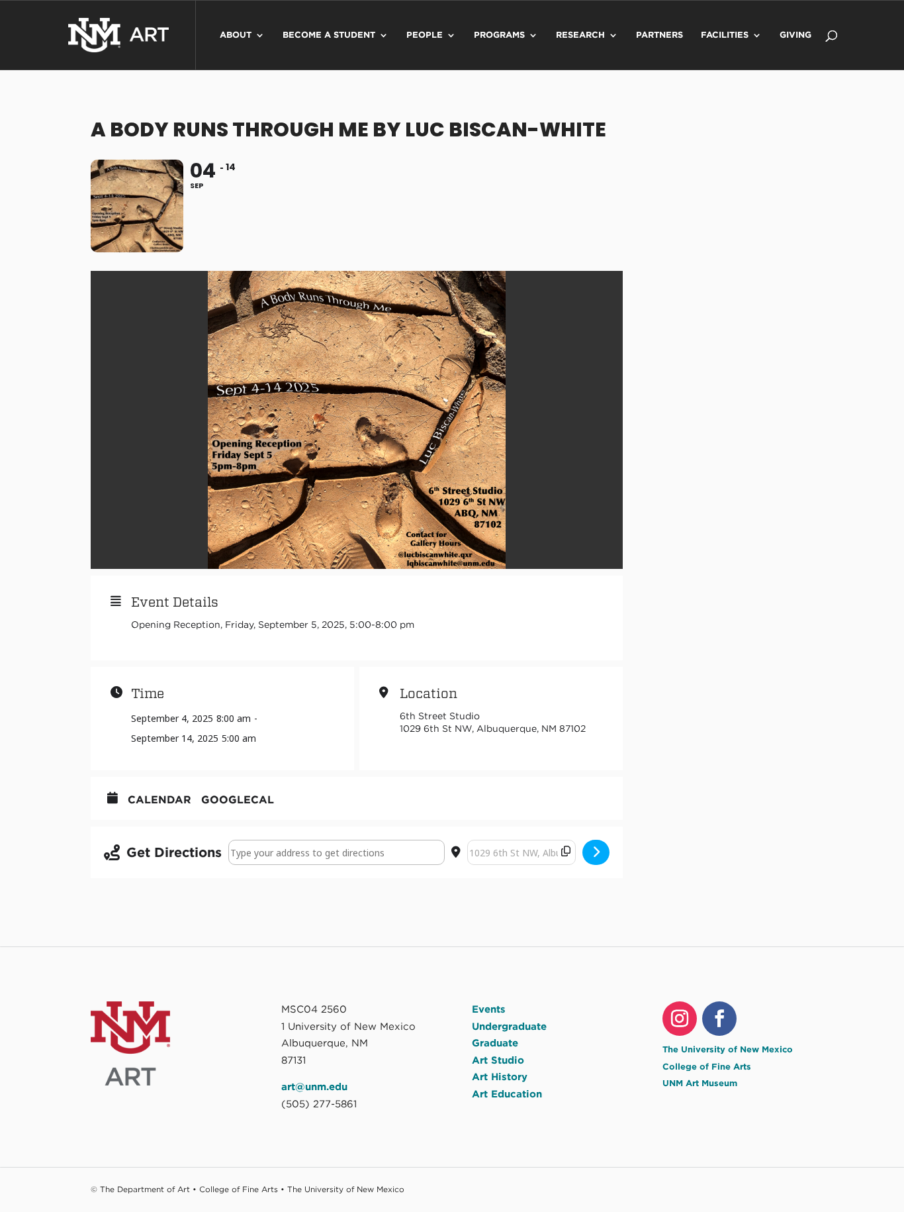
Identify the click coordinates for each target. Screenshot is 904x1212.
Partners (659, 35)
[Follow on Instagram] (679, 1018)
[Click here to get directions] (596, 852)
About (235, 35)
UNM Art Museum (699, 1083)
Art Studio (498, 1060)
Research (580, 35)
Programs (499, 35)
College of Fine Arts (706, 1067)
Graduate (495, 1043)
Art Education (507, 1094)
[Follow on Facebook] (719, 1018)
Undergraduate (509, 1027)
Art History (499, 1077)
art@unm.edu (314, 1087)
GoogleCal (237, 799)
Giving (795, 35)
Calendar (159, 799)
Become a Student (329, 35)
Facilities (724, 35)
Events (489, 1009)
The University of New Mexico (727, 1049)
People (424, 35)
